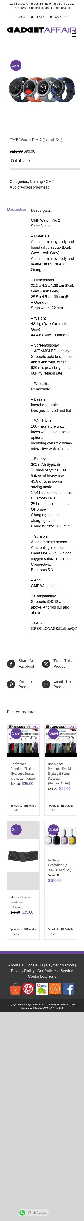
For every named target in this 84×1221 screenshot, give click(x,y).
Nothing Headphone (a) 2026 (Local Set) (60, 865)
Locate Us (34, 965)
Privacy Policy (23, 971)
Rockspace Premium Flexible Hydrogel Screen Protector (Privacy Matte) (60, 773)
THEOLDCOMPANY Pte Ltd (48, 1008)
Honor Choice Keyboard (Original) (20, 902)
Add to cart (18, 808)
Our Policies (47, 971)
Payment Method (60, 965)
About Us (16, 965)
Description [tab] (16, 209)
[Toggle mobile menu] (74, 35)
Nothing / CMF (41, 182)
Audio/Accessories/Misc (29, 187)
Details (31, 805)
